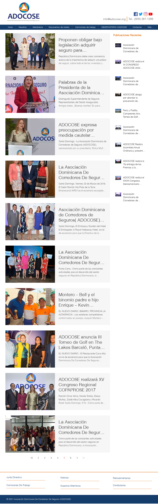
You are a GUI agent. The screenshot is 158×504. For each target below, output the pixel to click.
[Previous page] (38, 458)
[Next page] (77, 458)
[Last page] (83, 458)
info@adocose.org (114, 19)
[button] (23, 27)
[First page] (32, 458)
